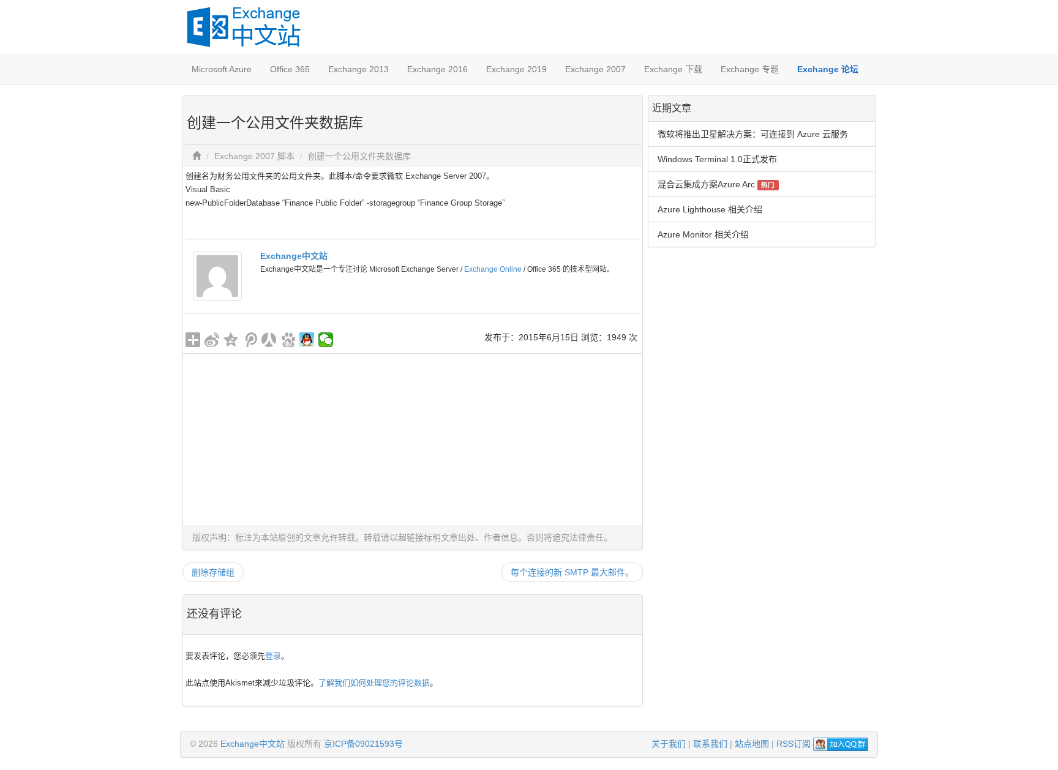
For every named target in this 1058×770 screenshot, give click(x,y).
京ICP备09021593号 (363, 744)
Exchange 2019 (516, 69)
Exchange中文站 (294, 256)
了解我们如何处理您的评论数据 (374, 682)
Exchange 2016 (437, 69)
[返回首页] (196, 156)
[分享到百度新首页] (288, 339)
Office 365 (290, 69)
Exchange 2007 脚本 (254, 156)
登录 (273, 655)
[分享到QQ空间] (231, 339)
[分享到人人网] (269, 339)
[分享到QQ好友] (307, 339)
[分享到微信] (326, 339)
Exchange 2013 (358, 69)
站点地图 (752, 744)
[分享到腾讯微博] (250, 339)
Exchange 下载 (673, 69)
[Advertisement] (412, 439)
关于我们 (668, 744)
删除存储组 (213, 572)
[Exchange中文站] (217, 275)
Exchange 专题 (750, 69)
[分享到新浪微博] (212, 339)
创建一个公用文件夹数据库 (359, 156)
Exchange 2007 (595, 69)
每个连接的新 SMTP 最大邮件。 (572, 572)
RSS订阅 (793, 744)
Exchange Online (493, 269)
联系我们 (710, 744)
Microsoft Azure (222, 69)
